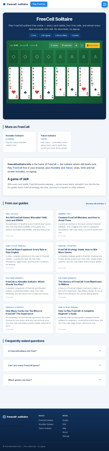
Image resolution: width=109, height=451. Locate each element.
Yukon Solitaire (45, 428)
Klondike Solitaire (46, 424)
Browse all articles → (96, 203)
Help (64, 428)
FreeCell (17, 168)
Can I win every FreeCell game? (24, 365)
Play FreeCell (39, 4)
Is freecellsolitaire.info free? (22, 351)
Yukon (69, 168)
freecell (17, 4)
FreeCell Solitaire (46, 420)
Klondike (55, 168)
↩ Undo (54, 45)
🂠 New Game (92, 45)
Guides (65, 420)
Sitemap (65, 436)
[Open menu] (105, 4)
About (65, 432)
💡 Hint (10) (67, 45)
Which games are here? (20, 380)
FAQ (64, 424)
